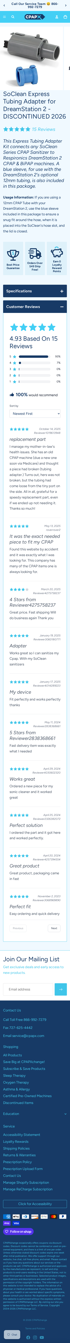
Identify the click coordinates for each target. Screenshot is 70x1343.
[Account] (56, 17)
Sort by (14, 406)
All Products (12, 1055)
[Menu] (4, 16)
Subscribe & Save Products (24, 1069)
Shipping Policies (16, 1148)
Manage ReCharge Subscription (27, 1189)
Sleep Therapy (14, 1075)
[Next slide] (65, 5)
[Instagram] (35, 1337)
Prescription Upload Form (23, 1169)
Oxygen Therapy (16, 1082)
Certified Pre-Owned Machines (27, 1096)
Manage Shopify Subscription (26, 1182)
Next (54, 928)
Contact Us (12, 1176)
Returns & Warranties (19, 1155)
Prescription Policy (17, 1162)
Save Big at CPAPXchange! (24, 1062)
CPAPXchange (39, 1320)
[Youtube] (41, 1337)
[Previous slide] (4, 5)
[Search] (13, 17)
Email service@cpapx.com (23, 1036)
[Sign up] (61, 989)
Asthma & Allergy (16, 1089)
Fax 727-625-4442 (17, 1028)
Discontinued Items (18, 1103)
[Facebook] (28, 1337)
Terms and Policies (35, 1328)
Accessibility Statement (21, 1135)
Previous (18, 928)
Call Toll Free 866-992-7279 (24, 1020)
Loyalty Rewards (15, 1141)
